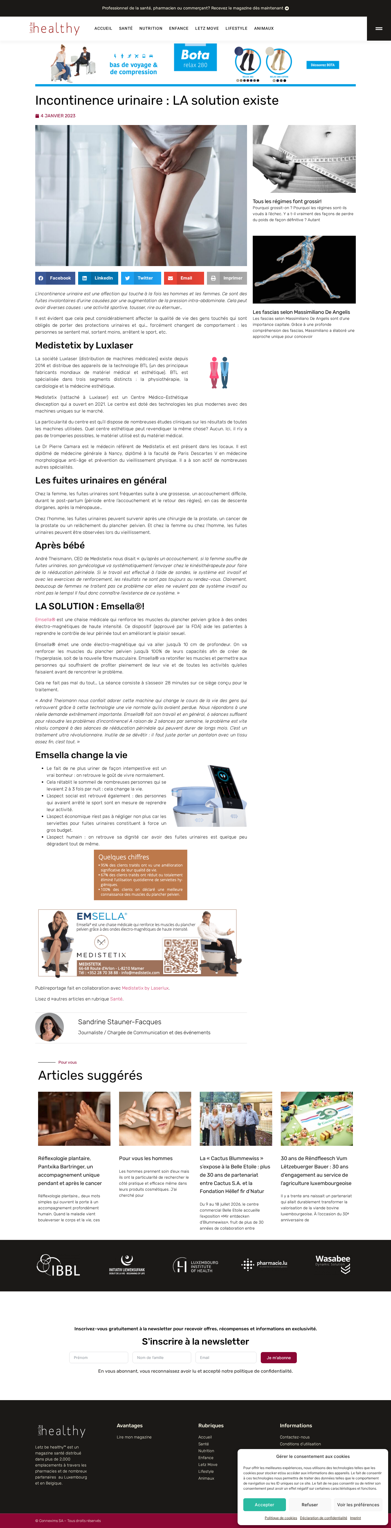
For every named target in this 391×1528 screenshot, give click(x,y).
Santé (126, 28)
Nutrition (151, 28)
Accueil (103, 28)
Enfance (179, 28)
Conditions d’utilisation (300, 1444)
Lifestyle (237, 28)
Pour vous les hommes (146, 1158)
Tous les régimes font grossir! (287, 201)
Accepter (264, 1504)
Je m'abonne (279, 1357)
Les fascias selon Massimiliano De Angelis (301, 312)
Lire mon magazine (134, 1437)
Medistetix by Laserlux (145, 988)
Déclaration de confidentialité (323, 1518)
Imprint (355, 1518)
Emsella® (45, 619)
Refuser (310, 1504)
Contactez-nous (295, 1437)
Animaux (264, 28)
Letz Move (207, 28)
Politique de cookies (281, 1518)
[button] (55, 278)
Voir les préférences (358, 1504)
